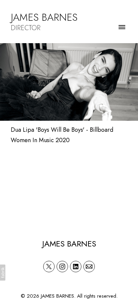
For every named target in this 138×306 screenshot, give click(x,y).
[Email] (89, 266)
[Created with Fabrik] (2, 273)
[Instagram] (62, 266)
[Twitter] (49, 266)
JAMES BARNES (69, 243)
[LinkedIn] (75, 266)
